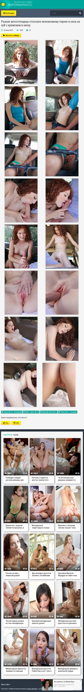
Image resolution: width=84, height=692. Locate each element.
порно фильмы (32, 689)
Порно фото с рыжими (68, 412)
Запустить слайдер (12, 35)
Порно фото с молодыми (12, 412)
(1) (6, 423)
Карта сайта (5, 684)
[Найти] (80, 13)
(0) (17, 423)
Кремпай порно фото (49, 412)
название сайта (16, 4)
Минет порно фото (31, 412)
